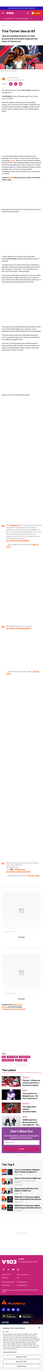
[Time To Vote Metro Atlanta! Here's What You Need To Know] (7, 1172)
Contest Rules (6, 1285)
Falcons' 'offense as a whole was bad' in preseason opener (31, 1082)
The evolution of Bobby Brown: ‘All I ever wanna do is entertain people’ (30, 1097)
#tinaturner (20, 869)
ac (25, 1060)
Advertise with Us (22, 1285)
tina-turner (12, 1057)
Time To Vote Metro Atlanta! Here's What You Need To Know (27, 1172)
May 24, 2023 (33, 875)
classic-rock (8, 1060)
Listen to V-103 (6, 1274)
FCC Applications (22, 1282)
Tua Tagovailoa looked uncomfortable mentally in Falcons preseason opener (31, 1111)
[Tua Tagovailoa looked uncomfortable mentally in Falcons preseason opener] (11, 1108)
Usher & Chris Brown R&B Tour (28, 1178)
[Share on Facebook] (11, 84)
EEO (18, 1278)
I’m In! (21, 1149)
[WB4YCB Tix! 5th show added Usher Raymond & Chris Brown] (7, 1199)
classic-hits (24, 1057)
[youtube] (13, 1269)
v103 (3, 26)
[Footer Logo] (21, 1303)
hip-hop (19, 1060)
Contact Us (5, 1278)
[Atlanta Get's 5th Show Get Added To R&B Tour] (7, 1191)
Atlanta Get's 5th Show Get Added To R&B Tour (21, 8)
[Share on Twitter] (15, 84)
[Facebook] (3, 1269)
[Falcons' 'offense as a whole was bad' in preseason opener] (11, 1081)
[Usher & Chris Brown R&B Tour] (7, 1181)
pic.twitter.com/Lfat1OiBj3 (17, 540)
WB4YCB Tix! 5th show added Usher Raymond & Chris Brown (28, 1198)
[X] (8, 1269)
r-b (4, 1057)
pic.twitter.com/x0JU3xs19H (18, 871)
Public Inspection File (8, 1282)
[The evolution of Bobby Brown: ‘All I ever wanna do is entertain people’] (11, 1094)
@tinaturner (14, 525)
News (24, 1090)
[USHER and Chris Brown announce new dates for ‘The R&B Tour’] (11, 1121)
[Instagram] (18, 1269)
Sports (25, 1077)
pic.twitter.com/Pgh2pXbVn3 (18, 628)
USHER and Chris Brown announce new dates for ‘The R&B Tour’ (30, 1123)
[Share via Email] (20, 84)
